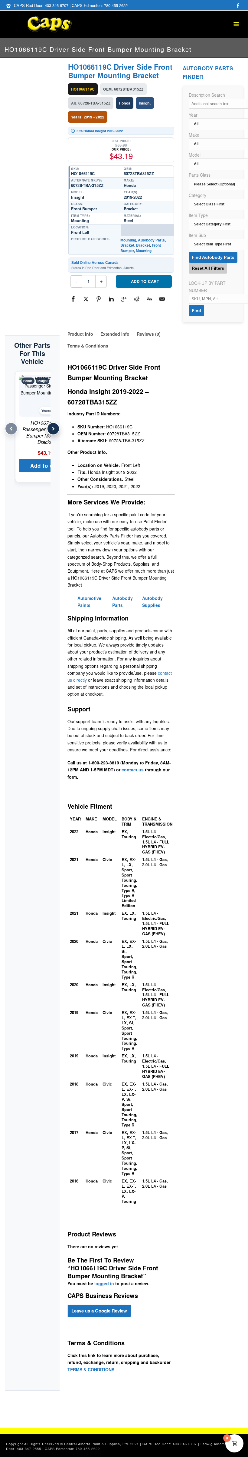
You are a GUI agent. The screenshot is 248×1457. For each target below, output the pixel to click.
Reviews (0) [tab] (149, 334)
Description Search (207, 95)
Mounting (128, 240)
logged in (104, 1283)
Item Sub (197, 235)
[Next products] (53, 428)
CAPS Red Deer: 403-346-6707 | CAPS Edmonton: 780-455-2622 (71, 5)
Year (193, 115)
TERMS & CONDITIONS (90, 1369)
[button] (45, 465)
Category (197, 195)
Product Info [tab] (80, 334)
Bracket (127, 245)
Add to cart (145, 281)
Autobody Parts (151, 240)
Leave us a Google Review (99, 1310)
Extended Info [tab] (114, 334)
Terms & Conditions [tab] (87, 346)
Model (195, 155)
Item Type (198, 215)
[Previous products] (11, 428)
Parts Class (199, 175)
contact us (133, 770)
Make (194, 135)
